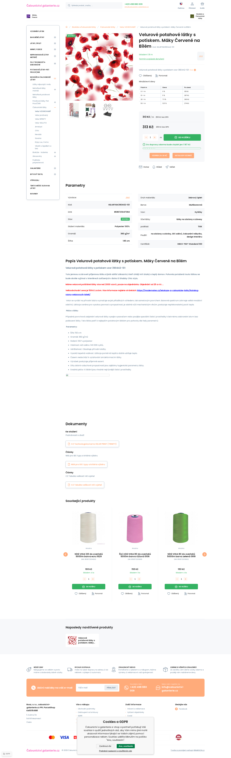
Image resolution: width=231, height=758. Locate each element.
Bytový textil (36, 174)
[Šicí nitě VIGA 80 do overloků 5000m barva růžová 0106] (135, 528)
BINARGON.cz (199, 750)
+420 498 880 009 (133, 4)
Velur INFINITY (40, 119)
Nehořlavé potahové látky (41, 95)
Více (191, 70)
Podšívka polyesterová (38, 161)
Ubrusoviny (37, 156)
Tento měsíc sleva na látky (40, 186)
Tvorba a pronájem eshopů (182, 750)
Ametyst (38, 127)
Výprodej (34, 180)
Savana (38, 138)
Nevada (38, 134)
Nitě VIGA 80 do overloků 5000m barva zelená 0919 (181, 555)
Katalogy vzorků (183, 155)
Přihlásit (111, 688)
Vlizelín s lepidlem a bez (43, 147)
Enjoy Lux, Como (42, 142)
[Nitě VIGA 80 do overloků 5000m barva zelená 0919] (181, 528)
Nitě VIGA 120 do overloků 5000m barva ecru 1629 (89, 555)
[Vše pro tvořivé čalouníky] (66, 27)
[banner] (43, 5)
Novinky (34, 194)
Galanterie (35, 168)
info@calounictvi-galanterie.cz (137, 7)
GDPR (80, 716)
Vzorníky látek (37, 31)
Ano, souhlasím (126, 746)
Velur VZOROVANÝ (127, 27)
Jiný (201, 56)
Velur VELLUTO (41, 123)
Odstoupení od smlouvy (88, 712)
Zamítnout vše (105, 746)
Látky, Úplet (35, 43)
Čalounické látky (107, 27)
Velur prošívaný (41, 115)
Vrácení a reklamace (136, 709)
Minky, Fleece (36, 49)
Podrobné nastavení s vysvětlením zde (115, 751)
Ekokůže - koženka (40, 152)
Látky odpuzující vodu (42, 84)
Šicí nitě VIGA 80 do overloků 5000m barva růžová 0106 (135, 555)
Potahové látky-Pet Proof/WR (39, 70)
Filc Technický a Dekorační (37, 63)
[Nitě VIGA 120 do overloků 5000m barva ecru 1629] (88, 528)
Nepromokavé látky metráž (39, 56)
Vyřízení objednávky (135, 712)
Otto (37, 130)
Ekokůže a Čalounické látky (84, 27)
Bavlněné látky (37, 37)
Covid (129, 716)
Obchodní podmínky (86, 709)
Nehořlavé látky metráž (39, 89)
